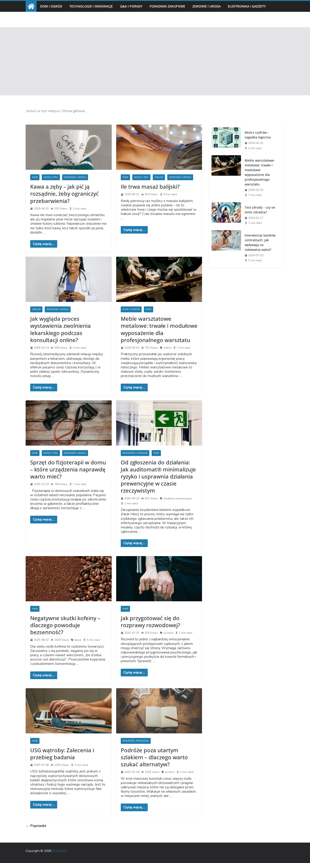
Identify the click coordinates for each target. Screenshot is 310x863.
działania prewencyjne (177, 498)
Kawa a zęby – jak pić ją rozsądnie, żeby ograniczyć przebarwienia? (64, 193)
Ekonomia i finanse (135, 453)
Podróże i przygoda (136, 740)
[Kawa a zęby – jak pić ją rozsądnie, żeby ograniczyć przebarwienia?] (69, 147)
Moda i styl (51, 177)
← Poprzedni (36, 826)
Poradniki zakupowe (167, 6)
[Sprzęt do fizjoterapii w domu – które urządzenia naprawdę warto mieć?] (69, 423)
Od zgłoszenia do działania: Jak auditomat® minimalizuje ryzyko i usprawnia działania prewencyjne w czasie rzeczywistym (158, 476)
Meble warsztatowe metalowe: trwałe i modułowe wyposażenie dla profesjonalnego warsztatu (159, 329)
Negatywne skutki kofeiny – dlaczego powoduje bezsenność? (65, 625)
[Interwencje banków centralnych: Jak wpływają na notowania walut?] (226, 247)
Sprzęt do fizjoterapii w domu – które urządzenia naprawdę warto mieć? (68, 469)
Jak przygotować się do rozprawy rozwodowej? (150, 621)
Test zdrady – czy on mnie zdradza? (260, 209)
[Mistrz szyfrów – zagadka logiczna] (226, 140)
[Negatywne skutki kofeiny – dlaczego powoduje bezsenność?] (69, 578)
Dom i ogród (51, 6)
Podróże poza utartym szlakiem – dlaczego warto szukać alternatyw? (154, 757)
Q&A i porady (131, 6)
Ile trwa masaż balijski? (150, 186)
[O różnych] (31, 6)
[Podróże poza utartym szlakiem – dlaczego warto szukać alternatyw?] (159, 710)
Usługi (159, 177)
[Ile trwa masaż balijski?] (159, 147)
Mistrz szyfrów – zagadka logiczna (258, 134)
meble (167, 347)
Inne (35, 177)
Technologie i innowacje (91, 6)
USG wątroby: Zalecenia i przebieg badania (62, 753)
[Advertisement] (155, 61)
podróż (170, 772)
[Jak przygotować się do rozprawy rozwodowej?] (159, 578)
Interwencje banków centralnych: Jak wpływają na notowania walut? (260, 242)
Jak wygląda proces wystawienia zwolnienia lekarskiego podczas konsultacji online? (60, 329)
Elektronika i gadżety (247, 6)
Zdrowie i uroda (206, 6)
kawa (77, 639)
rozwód (168, 632)
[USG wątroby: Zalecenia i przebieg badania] (69, 710)
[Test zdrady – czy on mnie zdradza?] (226, 214)
